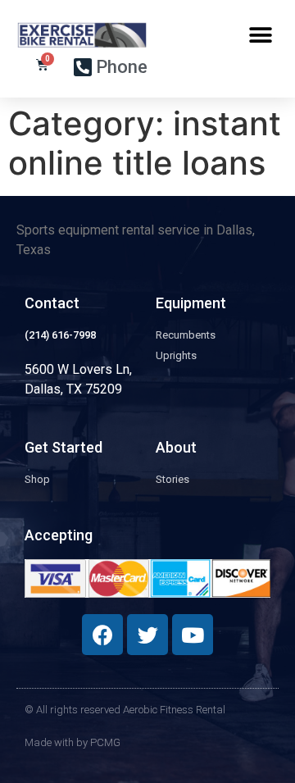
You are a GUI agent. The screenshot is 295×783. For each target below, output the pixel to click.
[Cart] (42, 64)
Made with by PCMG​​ (72, 742)
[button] (260, 34)
